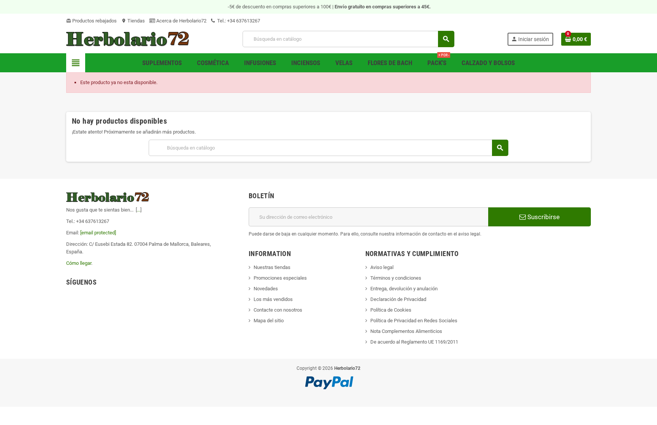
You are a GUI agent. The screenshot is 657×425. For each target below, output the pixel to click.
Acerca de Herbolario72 (180, 21)
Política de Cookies (390, 310)
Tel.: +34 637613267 (238, 21)
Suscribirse (543, 217)
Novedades (266, 288)
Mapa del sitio (269, 320)
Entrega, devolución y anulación (404, 288)
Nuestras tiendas (272, 267)
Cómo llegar (78, 263)
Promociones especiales (280, 278)
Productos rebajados (91, 21)
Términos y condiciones (395, 278)
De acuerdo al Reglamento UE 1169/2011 (414, 342)
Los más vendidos (273, 299)
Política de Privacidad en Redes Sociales (413, 320)
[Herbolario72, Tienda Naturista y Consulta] (128, 38)
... (138, 210)
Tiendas (133, 21)
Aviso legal (382, 267)
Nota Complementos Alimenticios (406, 331)
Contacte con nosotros (278, 310)
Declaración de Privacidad (398, 299)
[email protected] (98, 233)
